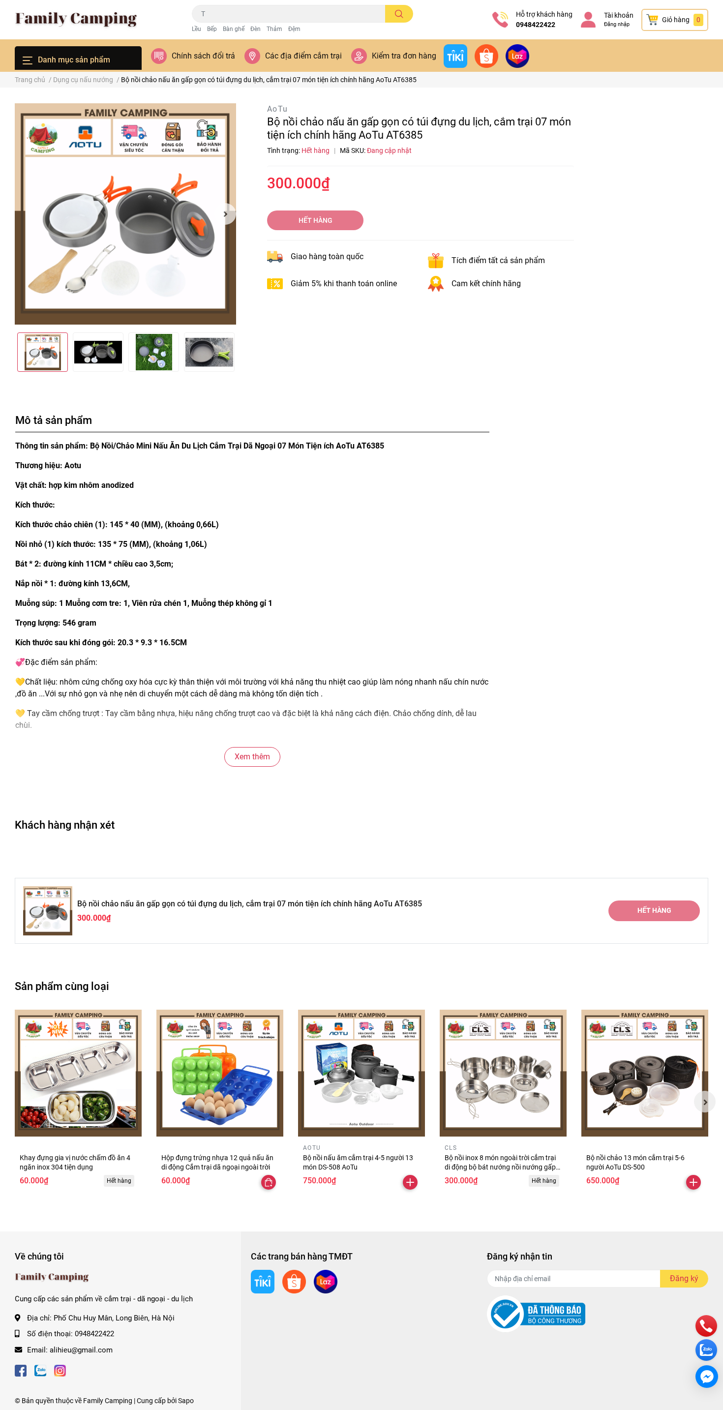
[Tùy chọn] (268, 1182)
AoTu (277, 109)
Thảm (274, 29)
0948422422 (535, 25)
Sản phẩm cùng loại (62, 986)
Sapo (186, 1401)
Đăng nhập (617, 24)
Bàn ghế (233, 29)
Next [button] (225, 214)
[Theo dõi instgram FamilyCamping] (60, 1369)
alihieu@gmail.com (81, 1350)
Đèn (255, 29)
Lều (196, 29)
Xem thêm (252, 756)
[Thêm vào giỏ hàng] (410, 1182)
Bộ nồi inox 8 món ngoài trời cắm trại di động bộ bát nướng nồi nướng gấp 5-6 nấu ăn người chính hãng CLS (500, 1167)
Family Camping (107, 1401)
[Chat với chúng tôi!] (706, 1376)
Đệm (294, 29)
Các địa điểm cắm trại (303, 55)
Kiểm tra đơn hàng (404, 55)
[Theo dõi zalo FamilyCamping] (40, 1369)
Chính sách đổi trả (203, 55)
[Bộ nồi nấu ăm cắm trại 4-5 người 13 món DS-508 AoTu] (361, 1073)
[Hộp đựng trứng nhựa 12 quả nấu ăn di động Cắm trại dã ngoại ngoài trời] (219, 1073)
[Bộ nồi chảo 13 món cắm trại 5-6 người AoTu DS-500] (644, 1073)
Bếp (212, 29)
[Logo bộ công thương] (536, 1313)
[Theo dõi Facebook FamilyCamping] (21, 1369)
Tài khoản (618, 15)
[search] (399, 14)
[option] (125, 214)
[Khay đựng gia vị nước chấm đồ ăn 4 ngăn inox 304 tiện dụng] (78, 1073)
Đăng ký (684, 1278)
